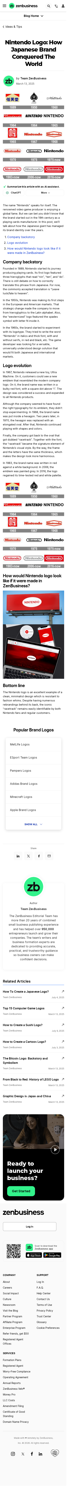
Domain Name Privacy (16, 1422)
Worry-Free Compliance (16, 1371)
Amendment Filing (13, 1406)
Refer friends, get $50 (16, 1334)
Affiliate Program (12, 1322)
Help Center (44, 1293)
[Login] (63, 6)
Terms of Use (44, 1305)
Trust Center (44, 1316)
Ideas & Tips (14, 26)
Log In (29, 1226)
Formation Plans (12, 1360)
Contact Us (43, 1299)
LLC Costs (9, 1400)
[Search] (48, 6)
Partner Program (12, 1316)
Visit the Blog (10, 1311)
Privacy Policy (45, 1311)
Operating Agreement (15, 1377)
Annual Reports (12, 1383)
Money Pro (9, 1394)
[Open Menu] (4, 5)
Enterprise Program (14, 1328)
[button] (55, 1149)
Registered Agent (13, 1366)
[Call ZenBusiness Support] (56, 6)
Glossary (42, 1322)
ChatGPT (16, 192)
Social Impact (11, 1293)
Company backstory (21, 237)
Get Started (21, 1191)
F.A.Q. (40, 1288)
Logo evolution (17, 242)
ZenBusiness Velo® (14, 1389)
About (6, 1282)
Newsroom (9, 1305)
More (44, 192)
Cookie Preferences (48, 1328)
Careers (7, 1288)
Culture (7, 1299)
